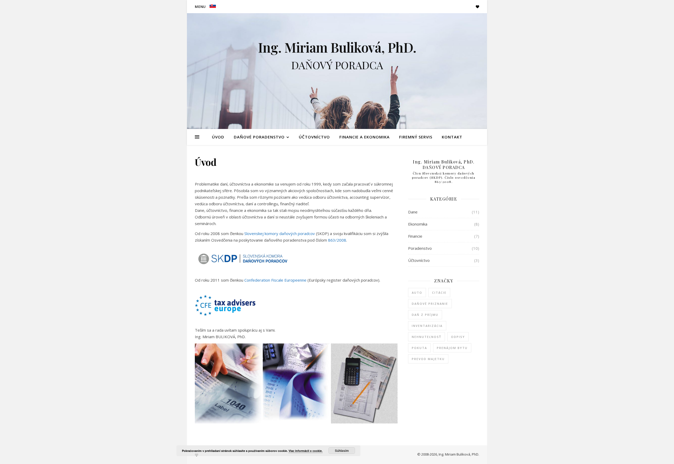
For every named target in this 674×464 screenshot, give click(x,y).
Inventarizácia (427, 326)
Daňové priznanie (430, 304)
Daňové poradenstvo (259, 136)
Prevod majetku (428, 359)
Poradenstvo (420, 248)
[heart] (477, 6)
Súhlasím (342, 450)
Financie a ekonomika (364, 136)
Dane (413, 211)
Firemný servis (415, 136)
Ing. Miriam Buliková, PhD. (337, 47)
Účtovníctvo (314, 136)
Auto (417, 293)
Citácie (439, 293)
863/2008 (337, 240)
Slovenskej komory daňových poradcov (279, 233)
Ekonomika (417, 224)
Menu (200, 6)
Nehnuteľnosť (426, 337)
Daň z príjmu (425, 315)
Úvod (218, 136)
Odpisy (458, 337)
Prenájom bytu (452, 348)
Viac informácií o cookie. (306, 451)
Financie (415, 236)
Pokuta (419, 348)
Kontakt (452, 136)
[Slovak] (212, 5)
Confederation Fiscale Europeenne (275, 280)
